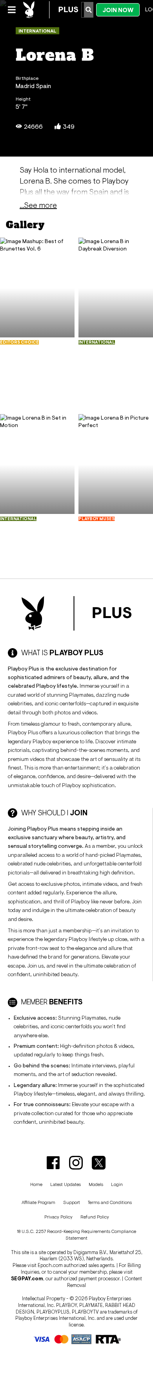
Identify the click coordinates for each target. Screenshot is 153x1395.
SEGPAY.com (27, 1278)
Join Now (117, 10)
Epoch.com (50, 1265)
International (37, 31)
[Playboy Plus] (50, 9)
